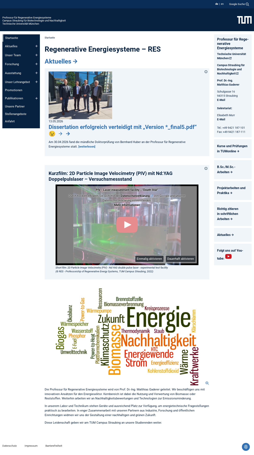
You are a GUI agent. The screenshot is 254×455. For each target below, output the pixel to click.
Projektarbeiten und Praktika (231, 190)
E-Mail (221, 99)
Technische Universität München (20, 23)
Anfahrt (10, 121)
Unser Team (13, 55)
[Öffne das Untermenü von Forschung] (36, 64)
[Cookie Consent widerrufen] (246, 447)
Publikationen (14, 98)
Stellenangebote (15, 114)
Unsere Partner (15, 106)
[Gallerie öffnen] (127, 336)
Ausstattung (13, 73)
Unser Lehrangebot (17, 82)
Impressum (31, 445)
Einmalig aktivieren (149, 259)
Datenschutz (9, 445)
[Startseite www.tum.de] (244, 19)
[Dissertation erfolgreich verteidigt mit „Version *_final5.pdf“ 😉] (80, 95)
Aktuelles (11, 46)
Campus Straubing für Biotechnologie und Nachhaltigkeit (34, 20)
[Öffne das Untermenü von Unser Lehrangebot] (36, 81)
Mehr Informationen (127, 205)
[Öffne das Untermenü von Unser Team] (36, 55)
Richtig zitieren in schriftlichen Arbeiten (227, 214)
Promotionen (13, 90)
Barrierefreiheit (53, 445)
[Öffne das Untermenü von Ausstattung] (36, 73)
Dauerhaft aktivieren (180, 259)
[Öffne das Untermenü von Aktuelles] (36, 46)
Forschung (12, 64)
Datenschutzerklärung (135, 196)
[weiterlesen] (86, 146)
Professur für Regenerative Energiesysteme (26, 17)
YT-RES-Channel (228, 256)
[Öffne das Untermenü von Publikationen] (36, 98)
